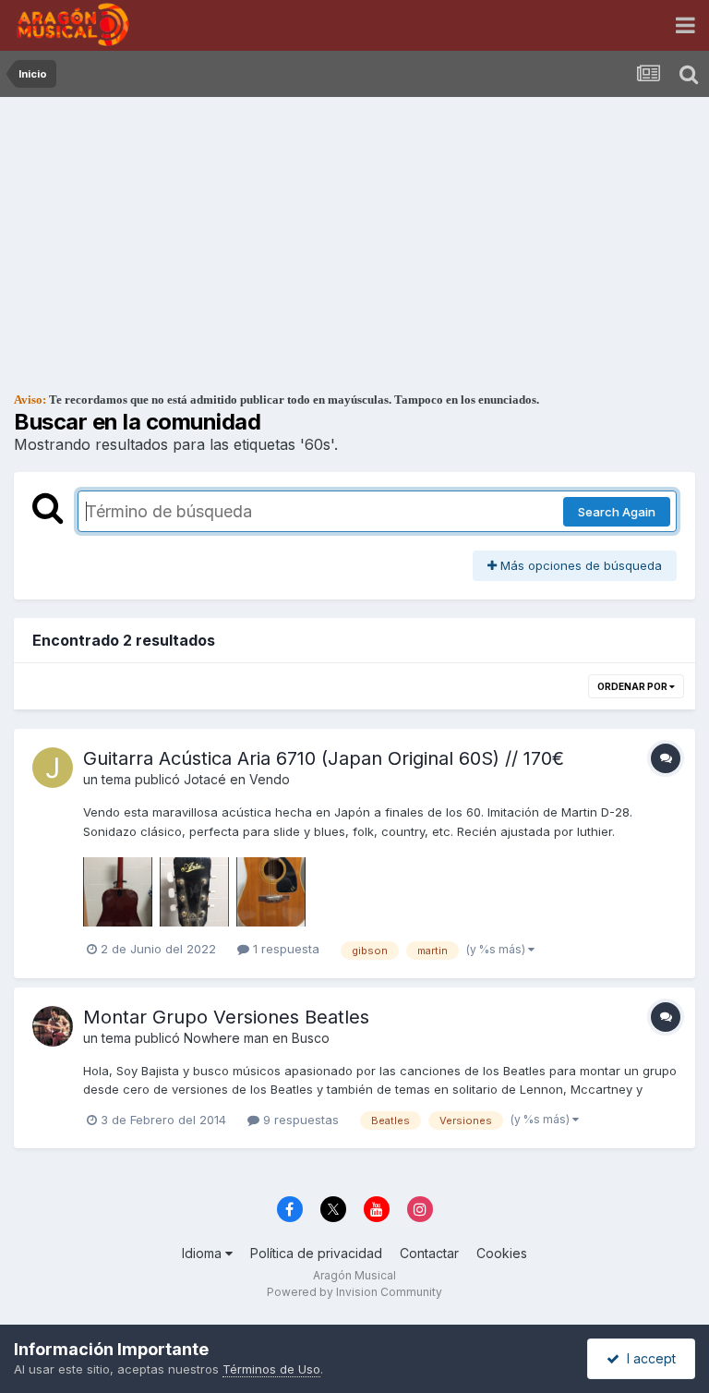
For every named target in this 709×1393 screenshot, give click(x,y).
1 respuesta (284, 948)
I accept (647, 1358)
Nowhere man (226, 1038)
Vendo (269, 779)
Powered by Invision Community (354, 1292)
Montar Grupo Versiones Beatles (226, 1017)
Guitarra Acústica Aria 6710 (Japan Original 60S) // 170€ (323, 758)
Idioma (203, 1253)
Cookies (501, 1253)
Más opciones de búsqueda (579, 565)
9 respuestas (299, 1119)
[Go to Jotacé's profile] (52, 767)
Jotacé (205, 779)
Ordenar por (633, 686)
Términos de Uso (271, 1369)
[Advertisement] (354, 235)
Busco (311, 1038)
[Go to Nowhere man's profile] (52, 1026)
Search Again (616, 511)
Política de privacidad (316, 1253)
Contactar (429, 1253)
